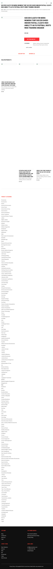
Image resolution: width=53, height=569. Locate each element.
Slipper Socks (4, 431)
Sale (2, 410)
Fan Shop (3, 302)
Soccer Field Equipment (6, 440)
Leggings (3, 374)
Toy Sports (3, 494)
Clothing (29, 178)
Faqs (2, 539)
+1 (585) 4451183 (31, 549)
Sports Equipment (5, 463)
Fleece (2, 313)
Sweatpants (4, 471)
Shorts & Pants (4, 428)
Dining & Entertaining (5, 288)
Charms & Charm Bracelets (7, 262)
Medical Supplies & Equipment (7, 381)
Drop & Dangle (4, 293)
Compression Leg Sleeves (7, 279)
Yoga (2, 521)
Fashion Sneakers (5, 305)
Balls (2, 234)
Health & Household (5, 338)
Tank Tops (3, 476)
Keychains (3, 361)
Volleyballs (3, 516)
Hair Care (3, 332)
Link (2, 376)
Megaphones (4, 383)
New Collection (4, 547)
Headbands (3, 336)
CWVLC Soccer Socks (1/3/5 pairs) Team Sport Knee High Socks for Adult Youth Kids (8, 83)
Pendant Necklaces (5, 399)
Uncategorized (4, 512)
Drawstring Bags (5, 291)
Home (2, 9)
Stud (2, 469)
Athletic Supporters (5, 227)
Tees (2, 480)
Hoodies (3, 341)
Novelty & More (4, 392)
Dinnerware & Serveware (6, 289)
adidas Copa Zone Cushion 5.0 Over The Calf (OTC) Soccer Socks (44, 172)
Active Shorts (4, 210)
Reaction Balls (4, 404)
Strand (2, 467)
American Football (5, 221)
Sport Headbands (5, 451)
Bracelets (3, 248)
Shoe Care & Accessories (6, 419)
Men (5, 9)
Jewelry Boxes (4, 358)
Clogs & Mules (4, 264)
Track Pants (4, 499)
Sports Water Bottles (5, 465)
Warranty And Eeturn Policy (33, 535)
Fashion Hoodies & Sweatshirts (8, 304)
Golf (2, 327)
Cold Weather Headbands (6, 275)
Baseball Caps (4, 239)
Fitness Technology (5, 311)
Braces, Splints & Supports (7, 250)
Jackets (3, 347)
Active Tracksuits (5, 214)
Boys (2, 86)
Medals (3, 379)
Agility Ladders (4, 219)
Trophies (3, 508)
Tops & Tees (4, 487)
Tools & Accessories (5, 485)
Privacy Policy (30, 537)
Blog (2, 533)
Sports (2, 454)
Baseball (3, 237)
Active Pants (4, 207)
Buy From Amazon (31, 39)
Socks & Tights (4, 446)
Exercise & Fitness (5, 300)
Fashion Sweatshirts (5, 307)
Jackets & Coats (4, 349)
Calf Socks (3, 253)
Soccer (37, 44)
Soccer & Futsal (4, 88)
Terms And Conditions (32, 533)
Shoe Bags (3, 417)
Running (3, 408)
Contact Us (3, 535)
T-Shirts (3, 474)
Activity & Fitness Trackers (7, 216)
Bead (2, 241)
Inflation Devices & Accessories (8, 343)
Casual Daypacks (5, 259)
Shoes (34, 44)
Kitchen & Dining (4, 367)
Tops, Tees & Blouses (6, 489)
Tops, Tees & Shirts (5, 490)
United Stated (30, 550)
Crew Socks (3, 284)
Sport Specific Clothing (6, 453)
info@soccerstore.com (32, 547)
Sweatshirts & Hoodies (6, 472)
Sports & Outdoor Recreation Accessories (10, 458)
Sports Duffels (4, 462)
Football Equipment (5, 316)
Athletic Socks (25, 178)
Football (3, 314)
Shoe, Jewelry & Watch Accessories (9, 422)
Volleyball (3, 514)
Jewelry (3, 352)
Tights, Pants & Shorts (6, 483)
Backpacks (3, 228)
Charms (3, 261)
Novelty (3, 390)
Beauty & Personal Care (6, 243)
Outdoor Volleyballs (5, 395)
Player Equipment (5, 402)
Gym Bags (3, 329)
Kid (2, 365)
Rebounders (4, 406)
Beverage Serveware (6, 244)
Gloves (2, 322)
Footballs (3, 318)
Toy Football (4, 492)
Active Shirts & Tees (5, 209)
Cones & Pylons (4, 280)
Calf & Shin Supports (5, 252)
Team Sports (41, 44)
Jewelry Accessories (5, 356)
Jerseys (3, 350)
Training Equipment (5, 503)
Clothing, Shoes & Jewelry (42, 43)
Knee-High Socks (5, 368)
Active (20, 178)
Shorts (2, 426)
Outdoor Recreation (5, 393)
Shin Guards (4, 415)
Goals (2, 325)
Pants (2, 397)
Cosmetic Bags (4, 282)
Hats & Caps (4, 334)
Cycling (2, 286)
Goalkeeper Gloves (5, 323)
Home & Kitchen (4, 340)
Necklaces (3, 386)
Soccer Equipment (5, 438)
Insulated (3, 345)
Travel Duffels (4, 507)
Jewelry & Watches (5, 354)
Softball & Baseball (5, 447)
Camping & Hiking (5, 255)
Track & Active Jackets (6, 498)
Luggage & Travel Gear (6, 377)
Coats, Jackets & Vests (6, 273)
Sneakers (3, 433)
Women (46, 44)
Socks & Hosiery (4, 444)
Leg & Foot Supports (5, 370)
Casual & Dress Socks (6, 257)
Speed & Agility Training (6, 449)
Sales (2, 556)
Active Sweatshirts (5, 212)
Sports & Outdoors (5, 460)
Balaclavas (3, 232)
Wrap (2, 519)
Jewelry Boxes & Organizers (7, 359)
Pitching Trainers (5, 401)
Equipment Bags (5, 298)
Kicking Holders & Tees (6, 363)
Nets (2, 388)
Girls (2, 320)
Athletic (34, 43)
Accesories (3, 200)
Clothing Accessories (5, 268)
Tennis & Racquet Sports (6, 481)
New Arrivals (4, 558)
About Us (3, 537)
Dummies (3, 295)
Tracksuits (3, 501)
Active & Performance (6, 205)
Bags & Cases (4, 230)
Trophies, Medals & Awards (7, 510)
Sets (2, 413)
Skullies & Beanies (5, 429)
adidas (40, 175)
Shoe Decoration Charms (6, 420)
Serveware (3, 411)
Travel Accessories (5, 505)
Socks (2, 442)
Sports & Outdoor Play (6, 456)
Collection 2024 (4, 277)
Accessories (4, 201)
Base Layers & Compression (7, 235)
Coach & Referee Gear (6, 271)
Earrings (3, 297)
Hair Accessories (5, 331)
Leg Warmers (4, 372)
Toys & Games (4, 496)
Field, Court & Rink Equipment (7, 309)
